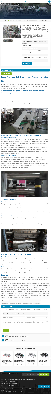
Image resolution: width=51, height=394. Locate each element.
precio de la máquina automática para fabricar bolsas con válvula (11, 303)
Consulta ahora (27, 63)
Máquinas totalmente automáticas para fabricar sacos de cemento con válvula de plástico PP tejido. (19, 361)
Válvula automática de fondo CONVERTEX (15, 300)
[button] (50, 358)
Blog (31, 388)
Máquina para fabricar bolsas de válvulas (17, 20)
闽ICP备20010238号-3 (17, 391)
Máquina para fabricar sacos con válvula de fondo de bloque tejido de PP (7, 361)
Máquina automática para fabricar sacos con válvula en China (31, 303)
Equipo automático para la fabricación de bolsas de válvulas (31, 300)
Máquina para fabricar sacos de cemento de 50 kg (32, 361)
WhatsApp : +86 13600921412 (9, 385)
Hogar (6, 20)
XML (40, 388)
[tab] (6, 73)
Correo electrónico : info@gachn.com (11, 383)
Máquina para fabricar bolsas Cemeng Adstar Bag (16, 313)
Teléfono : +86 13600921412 (9, 381)
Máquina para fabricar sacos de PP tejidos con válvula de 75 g (43, 361)
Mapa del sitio (35, 388)
